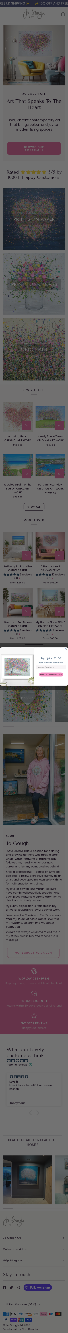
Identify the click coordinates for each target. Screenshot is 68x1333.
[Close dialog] (66, 649)
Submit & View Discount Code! (51, 674)
